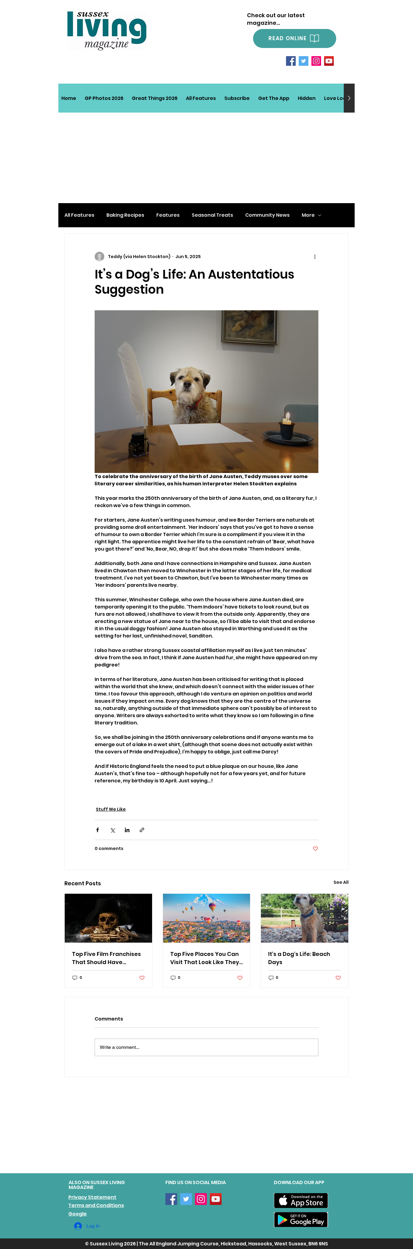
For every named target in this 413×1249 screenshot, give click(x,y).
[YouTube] (329, 61)
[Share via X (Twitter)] (112, 830)
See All (341, 882)
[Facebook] (291, 61)
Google (77, 1213)
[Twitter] (303, 61)
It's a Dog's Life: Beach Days (299, 958)
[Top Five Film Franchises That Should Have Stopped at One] (108, 918)
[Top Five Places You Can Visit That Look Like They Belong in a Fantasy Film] (206, 918)
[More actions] (314, 256)
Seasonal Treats (212, 215)
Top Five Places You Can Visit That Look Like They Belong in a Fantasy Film (204, 958)
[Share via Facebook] (97, 830)
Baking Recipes (125, 215)
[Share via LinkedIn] (127, 830)
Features (168, 215)
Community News (267, 215)
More (308, 215)
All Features (79, 215)
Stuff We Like (111, 809)
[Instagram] (316, 61)
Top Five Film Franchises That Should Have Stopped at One (106, 958)
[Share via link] (142, 830)
